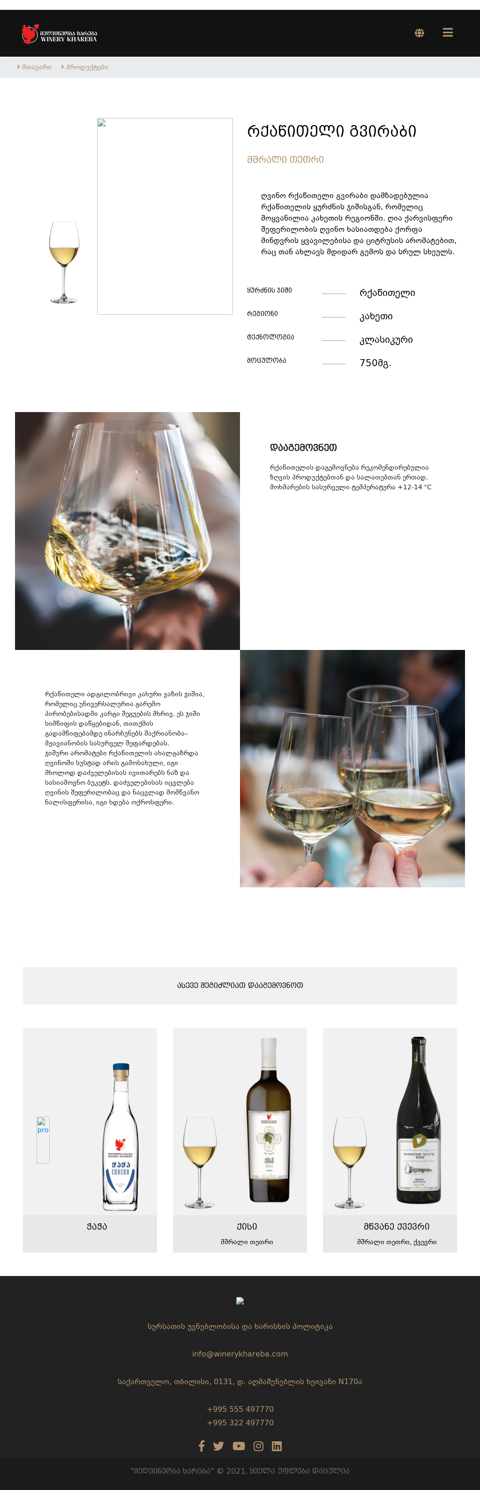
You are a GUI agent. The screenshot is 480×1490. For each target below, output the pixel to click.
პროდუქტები (87, 67)
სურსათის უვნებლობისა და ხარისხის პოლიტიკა (240, 1326)
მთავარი (37, 67)
